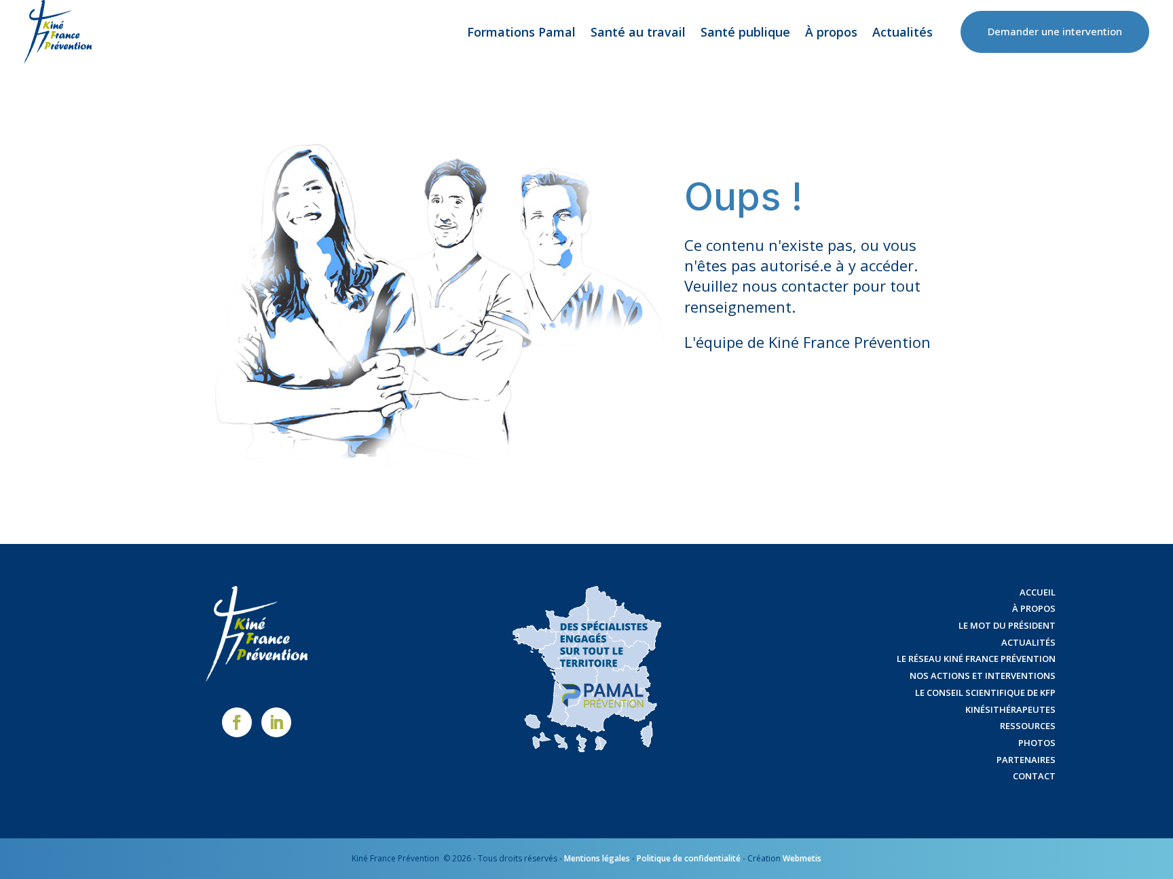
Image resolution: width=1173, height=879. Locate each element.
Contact (1034, 776)
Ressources (1028, 726)
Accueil (1038, 592)
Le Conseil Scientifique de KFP (985, 692)
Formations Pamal (521, 32)
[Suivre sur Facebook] (237, 722)
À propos (831, 32)
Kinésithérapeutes (1010, 709)
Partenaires (1026, 760)
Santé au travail (638, 32)
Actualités (902, 32)
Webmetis (802, 858)
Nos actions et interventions (983, 675)
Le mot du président (1007, 625)
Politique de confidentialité (689, 858)
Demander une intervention (1055, 31)
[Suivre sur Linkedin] (276, 722)
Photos (1037, 743)
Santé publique (745, 32)
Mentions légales (597, 858)
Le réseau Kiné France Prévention (976, 658)
